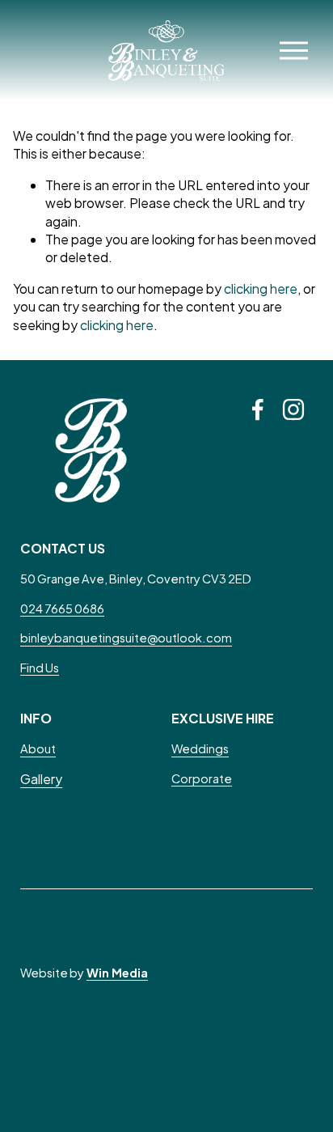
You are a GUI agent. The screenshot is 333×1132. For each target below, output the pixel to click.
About (38, 748)
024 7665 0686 (62, 608)
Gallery (41, 778)
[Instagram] (293, 409)
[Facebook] (258, 409)
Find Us (39, 667)
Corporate (201, 778)
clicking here (260, 288)
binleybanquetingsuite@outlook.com (126, 637)
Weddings (200, 748)
